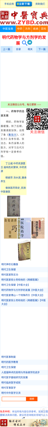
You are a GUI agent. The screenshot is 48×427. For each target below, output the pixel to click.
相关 (30, 49)
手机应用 (9, 4)
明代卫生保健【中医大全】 (15, 285)
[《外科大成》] (13, 215)
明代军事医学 (8, 387)
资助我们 (40, 4)
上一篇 (6, 49)
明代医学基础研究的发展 (14, 377)
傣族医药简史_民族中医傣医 (13, 190)
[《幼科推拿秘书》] (38, 237)
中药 (19, 28)
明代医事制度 (8, 357)
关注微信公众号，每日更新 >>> (24, 104)
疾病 (35, 28)
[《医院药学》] (24, 237)
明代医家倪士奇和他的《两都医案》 (20, 279)
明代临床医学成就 (11, 382)
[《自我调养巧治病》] (10, 237)
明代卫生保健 (8, 269)
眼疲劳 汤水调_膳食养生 (14, 179)
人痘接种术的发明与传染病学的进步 (20, 372)
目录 (18, 49)
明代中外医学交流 (11, 393)
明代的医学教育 (9, 362)
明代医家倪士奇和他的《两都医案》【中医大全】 (23, 302)
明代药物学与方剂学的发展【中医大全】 (23, 290)
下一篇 (42, 49)
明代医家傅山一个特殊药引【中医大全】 (23, 295)
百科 (43, 28)
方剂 (27, 28)
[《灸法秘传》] (24, 260)
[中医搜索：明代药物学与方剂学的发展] (23, 43)
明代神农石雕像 (9, 264)
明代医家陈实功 (9, 274)
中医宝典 (8, 28)
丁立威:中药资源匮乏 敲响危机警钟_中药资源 (14, 167)
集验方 (12, 134)
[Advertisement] (24, 77)
